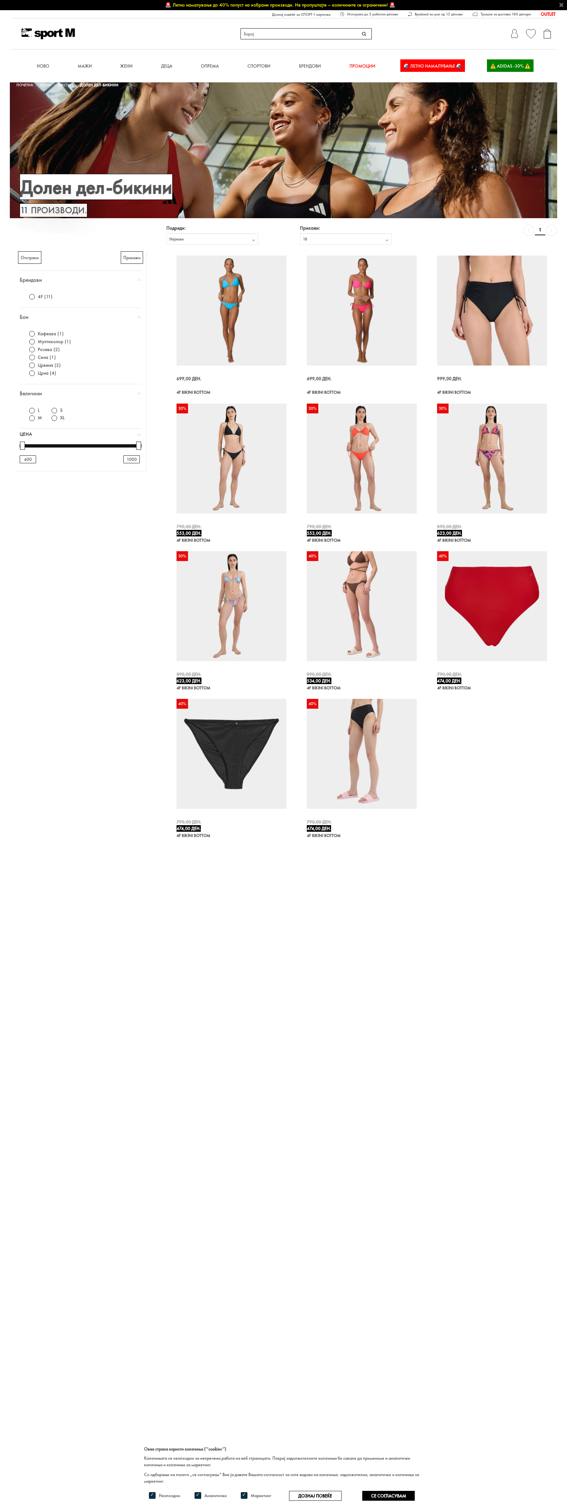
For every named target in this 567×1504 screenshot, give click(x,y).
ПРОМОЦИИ (362, 66)
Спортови (258, 66)
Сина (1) (47, 357)
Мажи (85, 66)
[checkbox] (32, 296)
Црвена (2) (49, 365)
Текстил (65, 85)
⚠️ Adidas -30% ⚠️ (510, 66)
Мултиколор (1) (54, 341)
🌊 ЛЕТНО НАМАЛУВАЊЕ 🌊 (433, 66)
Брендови (310, 66)
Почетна (24, 85)
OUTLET (548, 14)
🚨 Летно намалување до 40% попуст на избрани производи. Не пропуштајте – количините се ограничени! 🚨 (280, 5)
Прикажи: (310, 228)
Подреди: (176, 228)
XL (62, 417)
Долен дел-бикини (99, 85)
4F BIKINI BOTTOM (193, 392)
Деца (166, 66)
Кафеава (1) (51, 333)
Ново (43, 66)
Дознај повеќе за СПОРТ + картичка (301, 14)
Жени (126, 66)
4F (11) (45, 296)
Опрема (210, 66)
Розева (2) (49, 349)
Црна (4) (47, 373)
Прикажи (131, 258)
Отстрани (30, 258)
